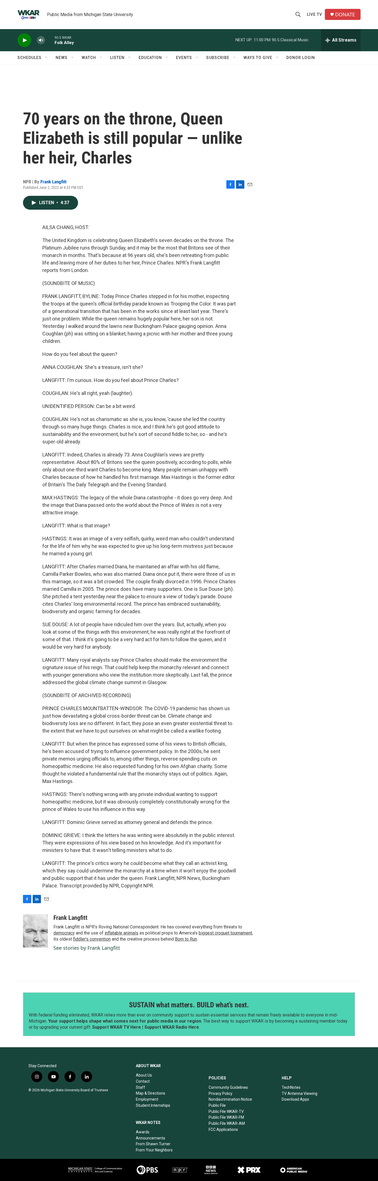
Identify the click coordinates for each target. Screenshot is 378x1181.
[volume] (41, 40)
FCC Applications (223, 1129)
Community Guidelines (228, 1087)
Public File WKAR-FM (226, 1117)
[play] (24, 40)
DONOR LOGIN (300, 57)
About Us (144, 1075)
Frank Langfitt (53, 181)
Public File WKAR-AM (227, 1123)
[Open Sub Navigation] (46, 57)
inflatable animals (121, 933)
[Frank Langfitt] (35, 931)
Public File (217, 1105)
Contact (143, 1081)
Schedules (29, 57)
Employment (147, 1099)
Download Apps (295, 1099)
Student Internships (153, 1105)
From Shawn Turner (153, 1144)
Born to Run (186, 939)
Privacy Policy (220, 1093)
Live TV (314, 14)
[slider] (50, 40)
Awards (142, 1132)
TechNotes (291, 1087)
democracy (64, 933)
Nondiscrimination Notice (230, 1099)
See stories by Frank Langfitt (86, 947)
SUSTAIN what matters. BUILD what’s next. (189, 1005)
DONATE (345, 14)
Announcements (150, 1138)
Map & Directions (150, 1093)
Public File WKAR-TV (226, 1111)
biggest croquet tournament (225, 933)
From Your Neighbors (154, 1150)
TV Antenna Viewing (299, 1093)
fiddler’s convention (92, 939)
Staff (140, 1087)
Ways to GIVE (258, 57)
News (62, 57)
